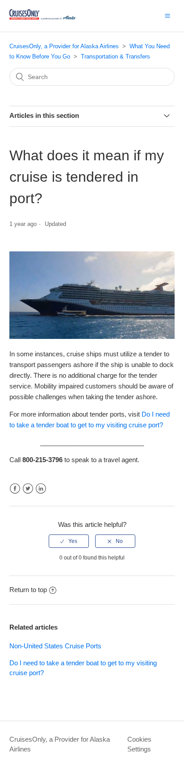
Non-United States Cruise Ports (55, 646)
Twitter (27, 488)
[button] (167, 15)
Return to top (28, 589)
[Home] (42, 20)
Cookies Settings (139, 744)
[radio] (69, 541)
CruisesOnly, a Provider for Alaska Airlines (64, 46)
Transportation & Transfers (115, 56)
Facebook (15, 488)
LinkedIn (40, 488)
